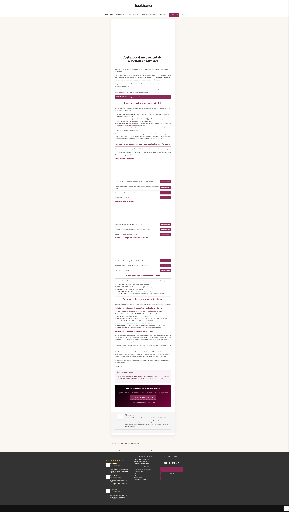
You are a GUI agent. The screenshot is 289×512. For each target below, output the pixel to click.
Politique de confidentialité (140, 479)
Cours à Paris (120, 14)
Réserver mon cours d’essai (143, 397)
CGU (135, 475)
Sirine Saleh (113, 489)
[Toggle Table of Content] (167, 97)
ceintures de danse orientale (127, 125)
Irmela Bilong (113, 463)
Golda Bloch (113, 475)
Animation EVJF (162, 14)
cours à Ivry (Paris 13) (151, 378)
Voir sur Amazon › (165, 181)
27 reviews (124, 461)
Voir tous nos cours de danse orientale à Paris (143, 402)
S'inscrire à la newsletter (172, 478)
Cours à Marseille (133, 14)
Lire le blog (171, 473)
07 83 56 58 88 (174, 14)
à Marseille (163, 378)
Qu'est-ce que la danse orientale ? (142, 469)
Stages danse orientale (148, 14)
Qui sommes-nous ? (139, 471)
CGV (135, 473)
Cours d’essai (109, 14)
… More (117, 472)
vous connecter (121, 443)
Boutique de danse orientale (141, 461)
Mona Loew (129, 415)
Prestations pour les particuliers (141, 463)
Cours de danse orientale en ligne (142, 459)
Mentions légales (138, 477)
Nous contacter (171, 469)
